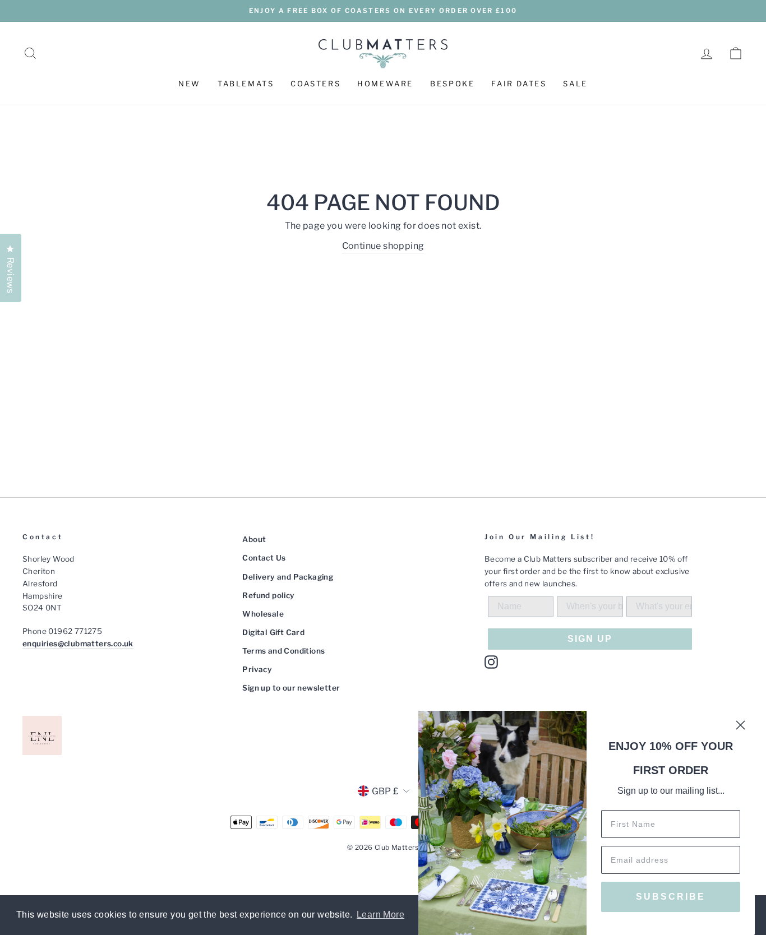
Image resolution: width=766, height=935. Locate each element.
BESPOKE (452, 83)
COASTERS (315, 83)
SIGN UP (589, 639)
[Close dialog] (740, 725)
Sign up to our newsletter (291, 687)
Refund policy (268, 595)
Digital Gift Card (273, 632)
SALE (575, 83)
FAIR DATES (518, 83)
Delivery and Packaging (287, 576)
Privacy (257, 669)
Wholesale (263, 613)
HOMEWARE (385, 83)
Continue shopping (383, 245)
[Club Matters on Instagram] (491, 662)
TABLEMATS (246, 83)
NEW (189, 83)
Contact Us (263, 557)
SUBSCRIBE (670, 896)
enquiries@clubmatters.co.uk (77, 643)
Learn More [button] (380, 914)
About (254, 539)
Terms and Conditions (283, 650)
